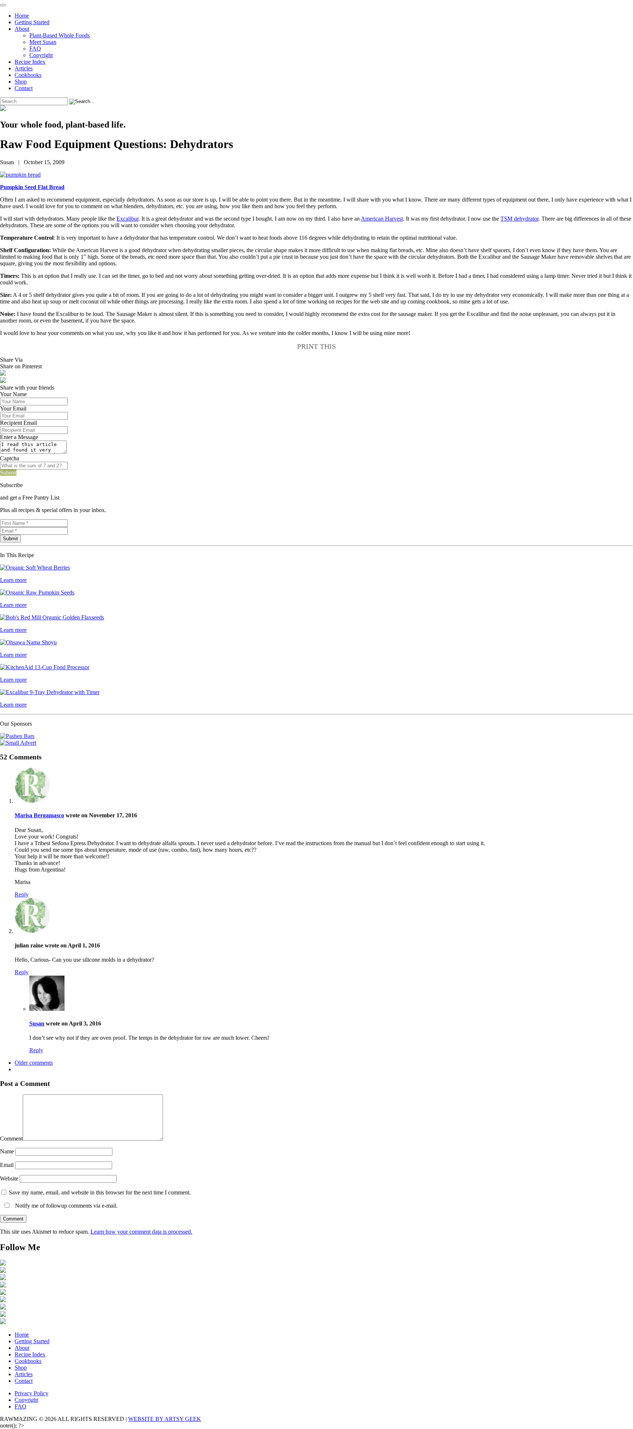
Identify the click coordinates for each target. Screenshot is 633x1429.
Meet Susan (42, 42)
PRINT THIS (316, 346)
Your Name (13, 394)
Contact (24, 88)
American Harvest (382, 219)
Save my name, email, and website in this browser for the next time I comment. (100, 1192)
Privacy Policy (31, 1393)
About (22, 29)
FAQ (35, 48)
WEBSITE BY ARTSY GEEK (164, 1419)
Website (9, 1178)
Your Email (13, 408)
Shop (21, 81)
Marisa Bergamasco (39, 815)
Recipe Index (30, 62)
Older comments (34, 1063)
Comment (11, 1138)
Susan (36, 1023)
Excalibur (127, 219)
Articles (24, 68)
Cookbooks (28, 75)
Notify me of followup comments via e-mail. (66, 1206)
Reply (22, 894)
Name (7, 1151)
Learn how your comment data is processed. (141, 1232)
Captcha (9, 458)
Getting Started (32, 22)
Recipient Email (18, 423)
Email (7, 1165)
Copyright (41, 55)
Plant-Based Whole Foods (59, 35)
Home (22, 15)
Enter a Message (19, 437)
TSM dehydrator (519, 219)
